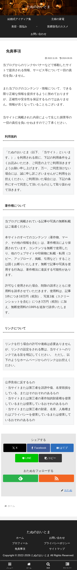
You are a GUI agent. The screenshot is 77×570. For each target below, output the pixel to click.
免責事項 (20, 548)
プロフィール (20, 543)
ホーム (20, 537)
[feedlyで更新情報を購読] (20, 478)
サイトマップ (57, 548)
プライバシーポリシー (57, 543)
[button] (50, 458)
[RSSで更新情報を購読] (56, 478)
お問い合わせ (57, 537)
